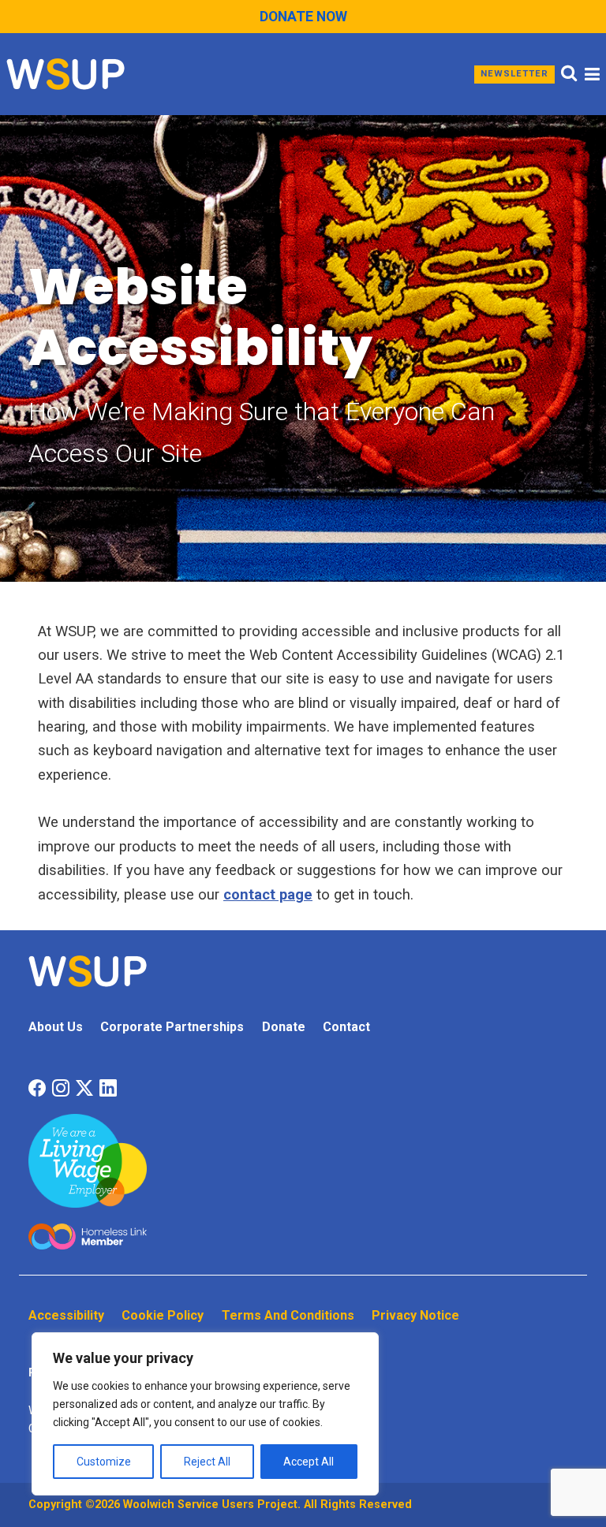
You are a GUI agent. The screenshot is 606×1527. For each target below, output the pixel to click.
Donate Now (303, 16)
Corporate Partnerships (172, 1026)
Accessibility (66, 1315)
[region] (205, 1413)
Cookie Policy (163, 1315)
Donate (283, 1026)
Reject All (207, 1461)
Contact (346, 1026)
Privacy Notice (415, 1315)
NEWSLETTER (514, 74)
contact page (267, 894)
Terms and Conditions (288, 1315)
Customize (104, 1461)
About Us (55, 1026)
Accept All (308, 1461)
